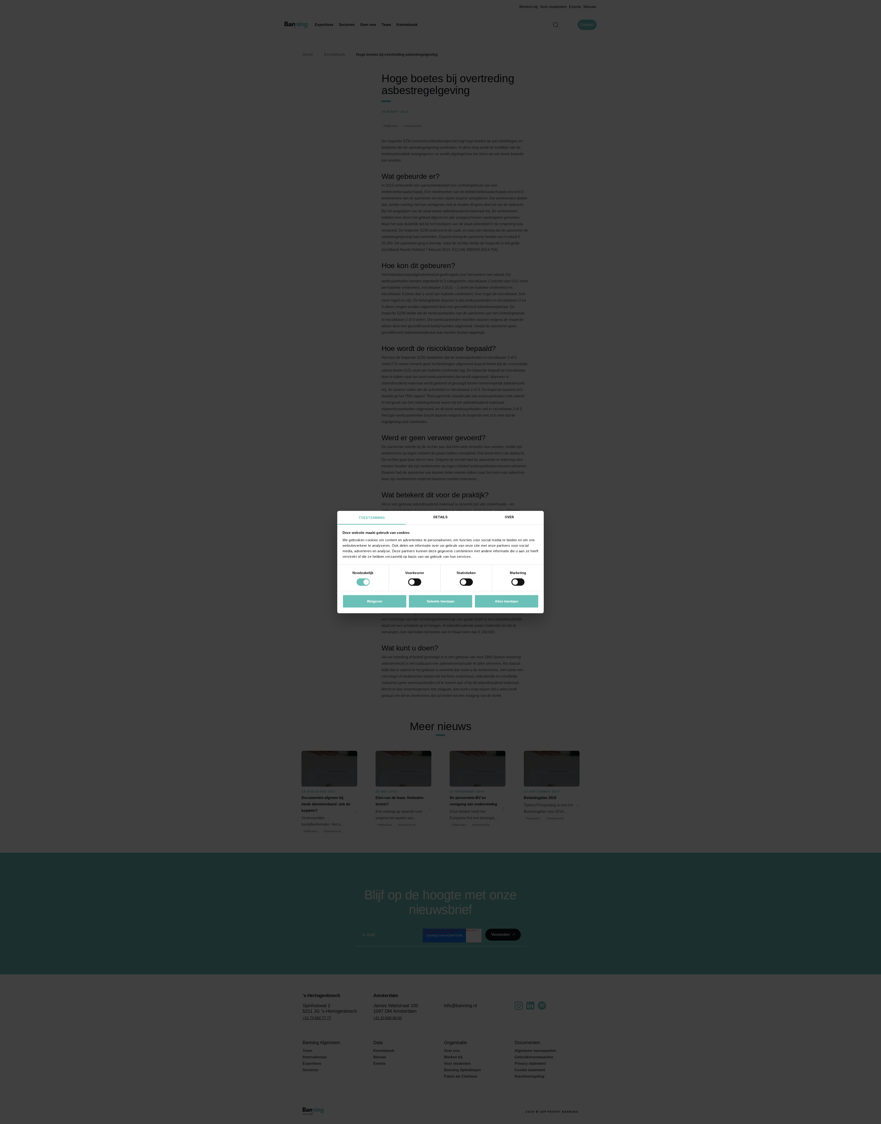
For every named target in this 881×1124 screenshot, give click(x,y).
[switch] (414, 582)
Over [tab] (509, 517)
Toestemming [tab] (372, 518)
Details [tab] (440, 517)
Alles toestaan (506, 601)
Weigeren (374, 601)
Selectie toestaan (440, 601)
